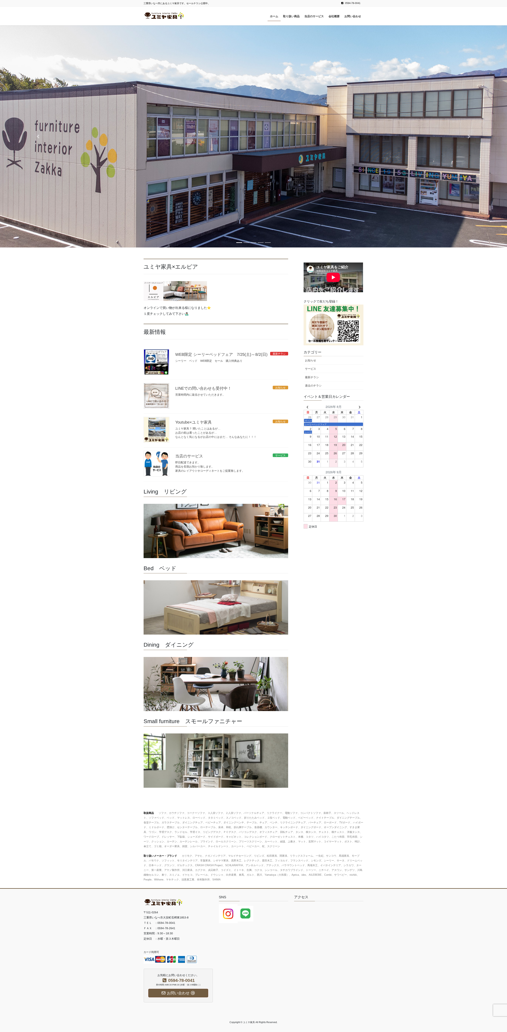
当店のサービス (189, 456)
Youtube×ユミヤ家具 (193, 422)
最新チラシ (312, 377)
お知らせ (310, 360)
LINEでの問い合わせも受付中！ (203, 388)
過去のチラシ (313, 385)
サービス (310, 368)
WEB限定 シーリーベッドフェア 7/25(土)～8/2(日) (221, 354)
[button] (38, 136)
